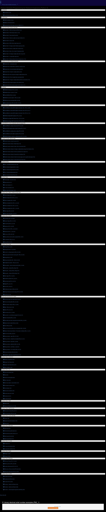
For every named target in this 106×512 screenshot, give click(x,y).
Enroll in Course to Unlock (53, 508)
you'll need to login (57, 506)
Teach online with (3, 495)
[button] (0, 1)
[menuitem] (0, 3)
